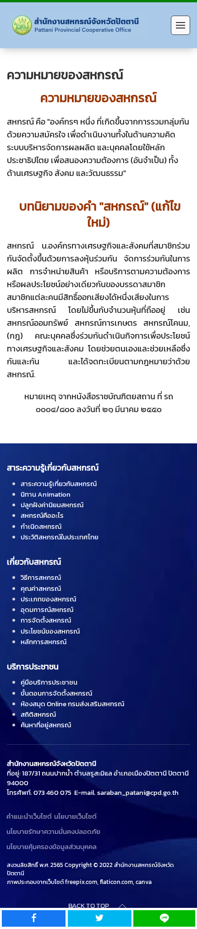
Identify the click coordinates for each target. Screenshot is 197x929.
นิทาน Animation (46, 494)
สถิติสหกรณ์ (38, 714)
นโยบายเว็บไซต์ (75, 816)
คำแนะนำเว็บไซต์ (29, 816)
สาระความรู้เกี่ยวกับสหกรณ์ (59, 483)
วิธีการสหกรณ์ (41, 577)
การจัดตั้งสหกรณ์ (46, 620)
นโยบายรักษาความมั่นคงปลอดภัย (53, 831)
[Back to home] (78, 25)
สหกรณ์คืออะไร (42, 515)
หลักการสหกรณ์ (43, 641)
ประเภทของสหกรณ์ (48, 599)
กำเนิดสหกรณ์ (41, 526)
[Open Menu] (180, 25)
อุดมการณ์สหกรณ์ (47, 609)
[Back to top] (122, 906)
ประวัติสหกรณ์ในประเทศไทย (59, 537)
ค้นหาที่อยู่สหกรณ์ (46, 724)
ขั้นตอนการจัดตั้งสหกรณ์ (56, 693)
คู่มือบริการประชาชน (49, 682)
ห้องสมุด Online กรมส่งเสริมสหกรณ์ (72, 703)
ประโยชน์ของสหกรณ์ (50, 631)
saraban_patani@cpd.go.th (138, 792)
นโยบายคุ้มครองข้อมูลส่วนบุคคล (51, 846)
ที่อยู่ (13, 773)
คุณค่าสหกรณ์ (41, 588)
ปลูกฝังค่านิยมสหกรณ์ (52, 504)
